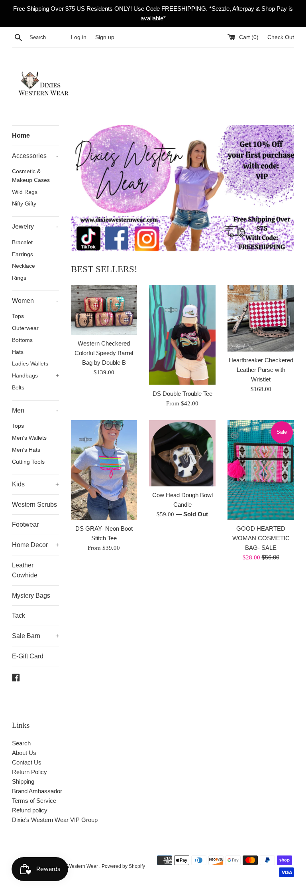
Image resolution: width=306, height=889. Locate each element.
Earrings (22, 254)
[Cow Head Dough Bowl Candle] (182, 453)
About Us (24, 752)
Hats (18, 352)
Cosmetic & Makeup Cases (31, 175)
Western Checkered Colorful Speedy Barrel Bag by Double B (104, 353)
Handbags (35, 376)
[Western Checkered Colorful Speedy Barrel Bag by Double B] (104, 310)
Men (35, 410)
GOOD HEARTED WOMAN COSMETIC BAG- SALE (261, 538)
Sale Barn (35, 635)
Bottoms (22, 340)
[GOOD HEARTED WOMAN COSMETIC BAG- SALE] (261, 470)
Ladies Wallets (30, 364)
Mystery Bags (31, 595)
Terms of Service (34, 800)
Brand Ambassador (37, 791)
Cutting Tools (28, 462)
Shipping (23, 781)
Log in (78, 37)
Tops (18, 316)
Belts (18, 388)
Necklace (23, 266)
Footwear (25, 524)
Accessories (35, 155)
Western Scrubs (34, 504)
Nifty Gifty (24, 204)
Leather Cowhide (24, 570)
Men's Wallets (29, 438)
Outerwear (25, 328)
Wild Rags (24, 192)
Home (21, 135)
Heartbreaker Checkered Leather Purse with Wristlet (261, 370)
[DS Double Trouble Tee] (182, 335)
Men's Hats (26, 450)
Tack (18, 615)
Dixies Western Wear (76, 866)
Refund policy (29, 810)
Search (21, 743)
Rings (19, 278)
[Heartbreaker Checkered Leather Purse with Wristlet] (261, 318)
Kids (35, 484)
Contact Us (26, 762)
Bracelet (22, 242)
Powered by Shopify (123, 866)
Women (35, 300)
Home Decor (35, 544)
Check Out (280, 37)
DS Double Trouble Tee (182, 393)
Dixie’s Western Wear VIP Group (55, 819)
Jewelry (35, 226)
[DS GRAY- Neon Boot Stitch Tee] (104, 470)
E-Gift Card (27, 656)
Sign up (104, 37)
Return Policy (29, 771)
